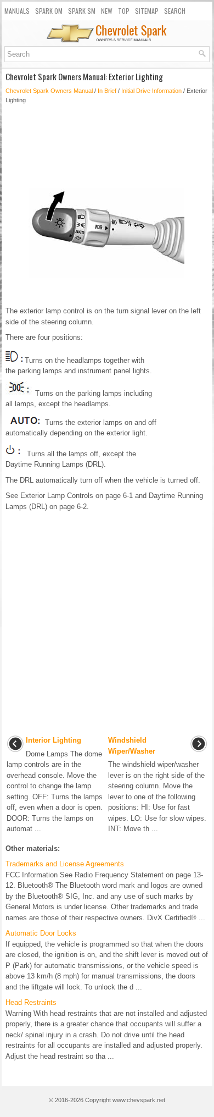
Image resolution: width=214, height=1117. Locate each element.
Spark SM (81, 10)
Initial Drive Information (151, 90)
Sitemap (147, 10)
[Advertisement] (107, 142)
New (106, 10)
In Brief (107, 90)
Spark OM (49, 10)
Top (123, 10)
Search (174, 10)
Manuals (17, 10)
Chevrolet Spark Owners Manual (49, 90)
